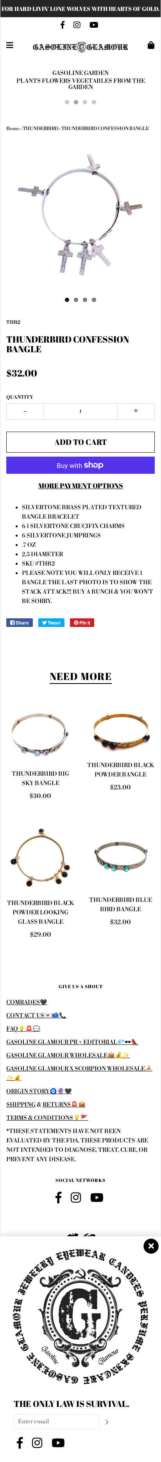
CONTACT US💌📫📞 (36, 1015)
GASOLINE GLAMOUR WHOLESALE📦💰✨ (68, 1055)
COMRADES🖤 (26, 1002)
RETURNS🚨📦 (64, 1105)
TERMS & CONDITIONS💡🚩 (47, 1118)
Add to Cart (80, 442)
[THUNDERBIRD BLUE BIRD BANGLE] (120, 856)
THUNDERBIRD (40, 129)
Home (13, 129)
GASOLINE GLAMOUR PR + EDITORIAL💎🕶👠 (72, 1042)
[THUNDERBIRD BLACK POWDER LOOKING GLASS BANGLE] (40, 857)
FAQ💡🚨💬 (23, 1029)
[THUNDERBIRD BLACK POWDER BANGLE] (120, 730)
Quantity (19, 397)
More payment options (80, 485)
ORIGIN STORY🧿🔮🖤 (39, 1091)
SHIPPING (21, 1105)
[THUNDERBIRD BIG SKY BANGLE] (40, 734)
